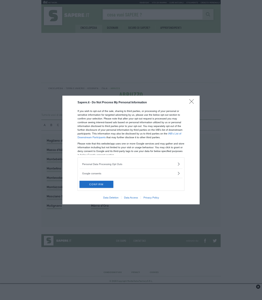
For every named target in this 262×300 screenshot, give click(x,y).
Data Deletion (111, 197)
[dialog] (131, 150)
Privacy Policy (151, 197)
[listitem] (131, 164)
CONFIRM (96, 184)
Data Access (131, 197)
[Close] (192, 102)
